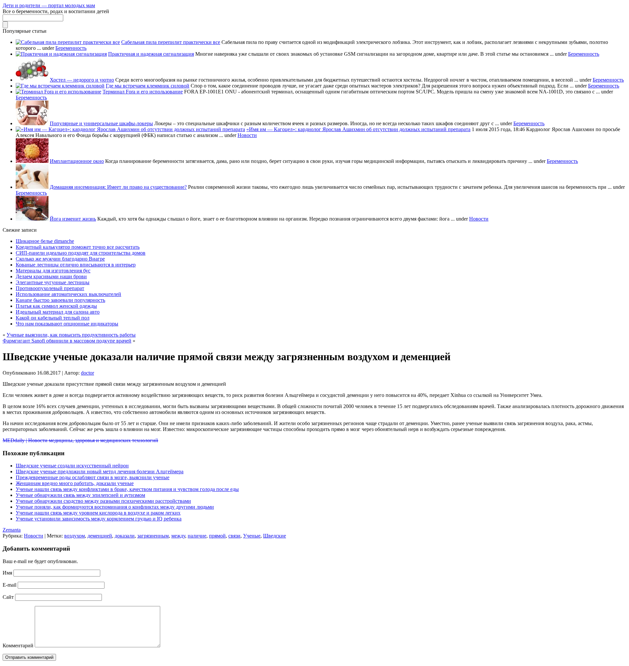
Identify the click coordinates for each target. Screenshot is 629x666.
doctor (87, 373)
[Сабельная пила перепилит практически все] (68, 42)
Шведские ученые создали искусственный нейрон (72, 465)
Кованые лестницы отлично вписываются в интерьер (76, 264)
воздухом (74, 536)
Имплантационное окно (77, 161)
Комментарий (18, 645)
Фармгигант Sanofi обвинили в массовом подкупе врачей (67, 340)
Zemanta (12, 530)
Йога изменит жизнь (73, 219)
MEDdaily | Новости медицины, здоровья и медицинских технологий (80, 440)
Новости (247, 135)
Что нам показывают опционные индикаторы (67, 323)
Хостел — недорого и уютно (82, 80)
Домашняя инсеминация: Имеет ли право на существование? (118, 187)
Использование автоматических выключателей (68, 294)
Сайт (8, 597)
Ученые (251, 536)
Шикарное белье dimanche (45, 241)
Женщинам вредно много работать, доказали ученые (75, 483)
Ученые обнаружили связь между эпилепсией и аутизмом (80, 495)
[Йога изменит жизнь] (32, 219)
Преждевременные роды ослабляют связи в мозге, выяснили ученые (92, 477)
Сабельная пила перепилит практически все (170, 42)
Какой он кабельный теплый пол (52, 318)
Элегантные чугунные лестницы (52, 282)
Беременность (70, 48)
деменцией (99, 536)
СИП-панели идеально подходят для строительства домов (80, 253)
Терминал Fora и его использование (143, 91)
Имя (7, 573)
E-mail (9, 585)
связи (234, 536)
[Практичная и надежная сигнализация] (61, 54)
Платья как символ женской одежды (56, 306)
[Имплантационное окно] (32, 161)
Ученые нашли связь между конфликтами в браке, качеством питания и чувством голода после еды (127, 489)
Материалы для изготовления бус (53, 270)
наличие (197, 536)
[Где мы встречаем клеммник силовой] (60, 85)
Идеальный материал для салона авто (58, 312)
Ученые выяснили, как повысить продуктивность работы (71, 335)
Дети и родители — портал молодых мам (49, 5)
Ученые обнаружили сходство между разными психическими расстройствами (103, 501)
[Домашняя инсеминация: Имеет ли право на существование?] (32, 187)
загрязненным (153, 536)
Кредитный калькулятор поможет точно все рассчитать (78, 247)
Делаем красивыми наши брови (51, 276)
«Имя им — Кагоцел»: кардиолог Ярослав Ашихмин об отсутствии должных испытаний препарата (358, 129)
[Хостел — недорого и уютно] (32, 80)
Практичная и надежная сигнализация (151, 54)
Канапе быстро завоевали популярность (60, 300)
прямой (217, 536)
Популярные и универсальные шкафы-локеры (101, 123)
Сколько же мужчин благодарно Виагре (60, 259)
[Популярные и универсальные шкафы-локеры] (32, 123)
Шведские (274, 536)
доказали (125, 536)
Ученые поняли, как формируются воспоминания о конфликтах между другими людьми (115, 507)
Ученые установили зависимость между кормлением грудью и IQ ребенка (98, 518)
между (178, 536)
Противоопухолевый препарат (50, 288)
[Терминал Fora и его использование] (58, 91)
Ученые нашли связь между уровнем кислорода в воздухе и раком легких (98, 513)
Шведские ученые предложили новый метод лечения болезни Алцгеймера (99, 471)
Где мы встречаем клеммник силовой (147, 85)
